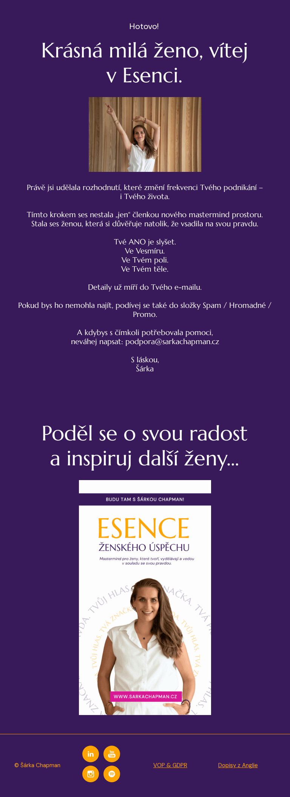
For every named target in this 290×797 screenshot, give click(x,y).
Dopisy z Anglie (238, 765)
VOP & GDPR (170, 765)
